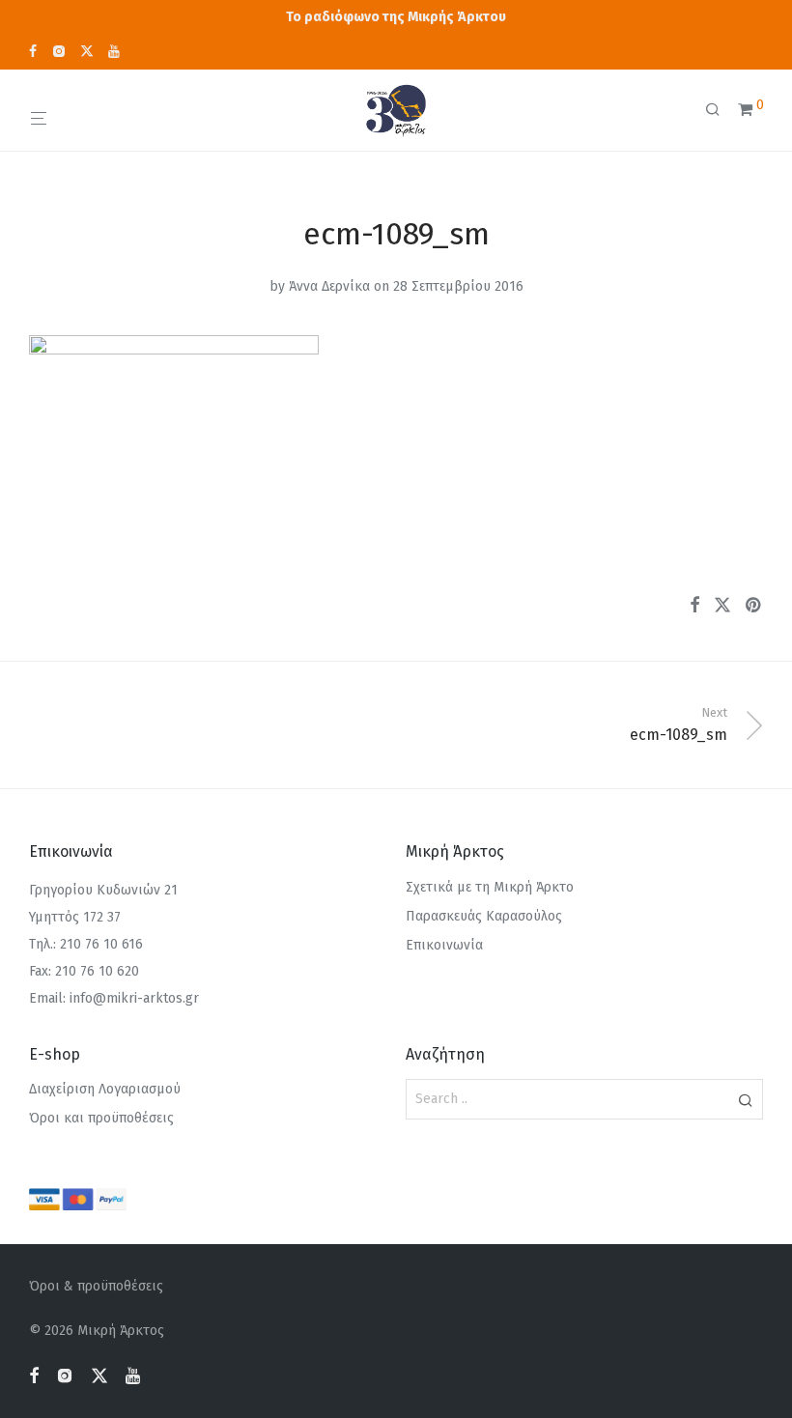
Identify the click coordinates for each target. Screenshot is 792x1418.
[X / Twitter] (87, 51)
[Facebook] (33, 51)
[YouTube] (115, 51)
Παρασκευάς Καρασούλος (484, 916)
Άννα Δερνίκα (329, 286)
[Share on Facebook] (694, 605)
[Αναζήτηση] (719, 110)
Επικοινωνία (444, 945)
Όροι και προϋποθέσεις (101, 1118)
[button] (745, 1099)
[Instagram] (58, 51)
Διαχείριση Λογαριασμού (105, 1089)
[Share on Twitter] (722, 605)
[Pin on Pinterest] (754, 605)
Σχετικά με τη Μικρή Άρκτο (490, 887)
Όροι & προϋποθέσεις (96, 1286)
